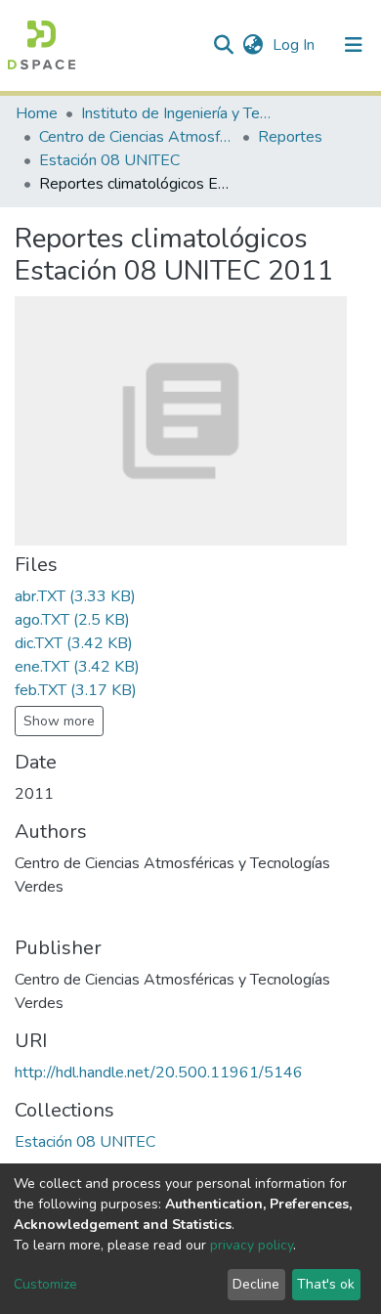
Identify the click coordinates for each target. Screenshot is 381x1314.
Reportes (290, 137)
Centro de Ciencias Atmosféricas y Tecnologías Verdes (136, 137)
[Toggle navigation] (353, 45)
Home (37, 113)
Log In (295, 45)
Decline (256, 1284)
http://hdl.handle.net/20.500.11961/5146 (159, 1072)
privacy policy (251, 1245)
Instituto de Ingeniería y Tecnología (178, 113)
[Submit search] (223, 45)
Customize (45, 1284)
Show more (59, 721)
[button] (252, 45)
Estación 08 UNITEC (109, 160)
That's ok (326, 1284)
